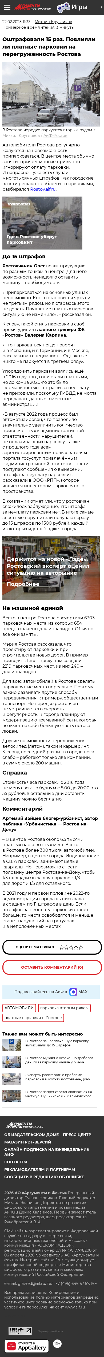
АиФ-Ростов (55, 135)
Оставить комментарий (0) (52, 967)
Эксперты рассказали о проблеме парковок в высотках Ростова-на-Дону (57, 1077)
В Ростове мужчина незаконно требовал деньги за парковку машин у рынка (59, 1060)
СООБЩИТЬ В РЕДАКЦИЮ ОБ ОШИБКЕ (44, 1177)
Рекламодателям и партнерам (39, 1169)
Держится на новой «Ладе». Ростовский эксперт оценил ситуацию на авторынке (48, 566)
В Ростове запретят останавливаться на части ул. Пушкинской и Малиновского (58, 1094)
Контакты (15, 1162)
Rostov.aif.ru (43, 189)
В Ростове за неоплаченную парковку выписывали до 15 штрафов (57, 1043)
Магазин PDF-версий (27, 1142)
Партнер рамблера (50, 1331)
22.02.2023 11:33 (16, 21)
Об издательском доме (31, 1134)
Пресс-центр (77, 1134)
